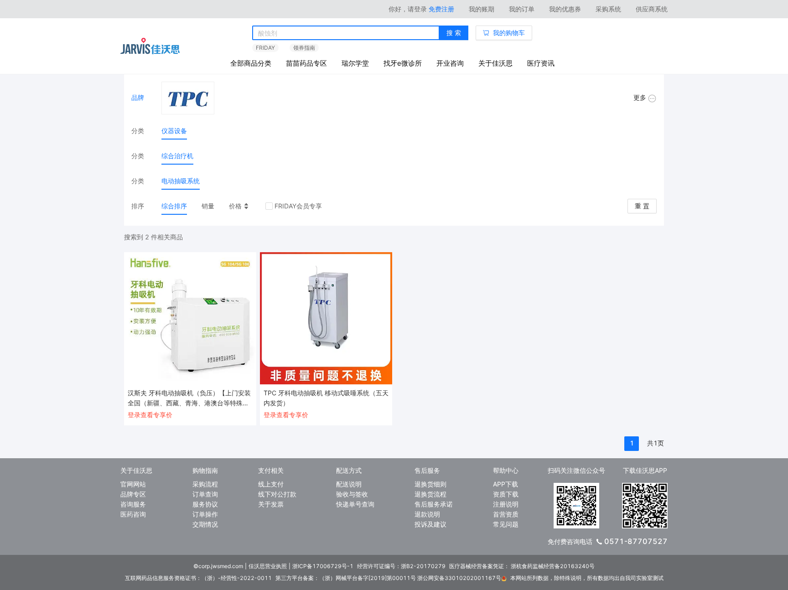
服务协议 (205, 504)
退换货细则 (430, 484)
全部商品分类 (250, 63)
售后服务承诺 (434, 504)
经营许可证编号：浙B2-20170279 (401, 566)
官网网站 (133, 484)
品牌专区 (133, 494)
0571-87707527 (636, 541)
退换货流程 (430, 494)
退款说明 (427, 514)
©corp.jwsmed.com (218, 566)
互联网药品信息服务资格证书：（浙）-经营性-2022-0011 (198, 577)
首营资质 (505, 514)
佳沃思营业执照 (268, 566)
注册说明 (505, 504)
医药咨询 (133, 514)
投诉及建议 (430, 524)
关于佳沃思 (495, 63)
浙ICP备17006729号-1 (322, 566)
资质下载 (505, 494)
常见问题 (505, 524)
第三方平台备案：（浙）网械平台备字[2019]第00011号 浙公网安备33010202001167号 (388, 577)
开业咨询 (450, 63)
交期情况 (205, 524)
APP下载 (505, 484)
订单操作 (205, 514)
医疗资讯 (541, 63)
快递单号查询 (355, 504)
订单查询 (205, 494)
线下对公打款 (277, 494)
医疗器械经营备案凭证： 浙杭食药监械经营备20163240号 (522, 566)
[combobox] (346, 33)
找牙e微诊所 (403, 63)
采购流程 (205, 484)
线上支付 (271, 484)
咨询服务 (133, 504)
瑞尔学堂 (355, 63)
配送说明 (349, 484)
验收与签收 (352, 494)
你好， (408, 9)
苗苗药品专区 (306, 63)
